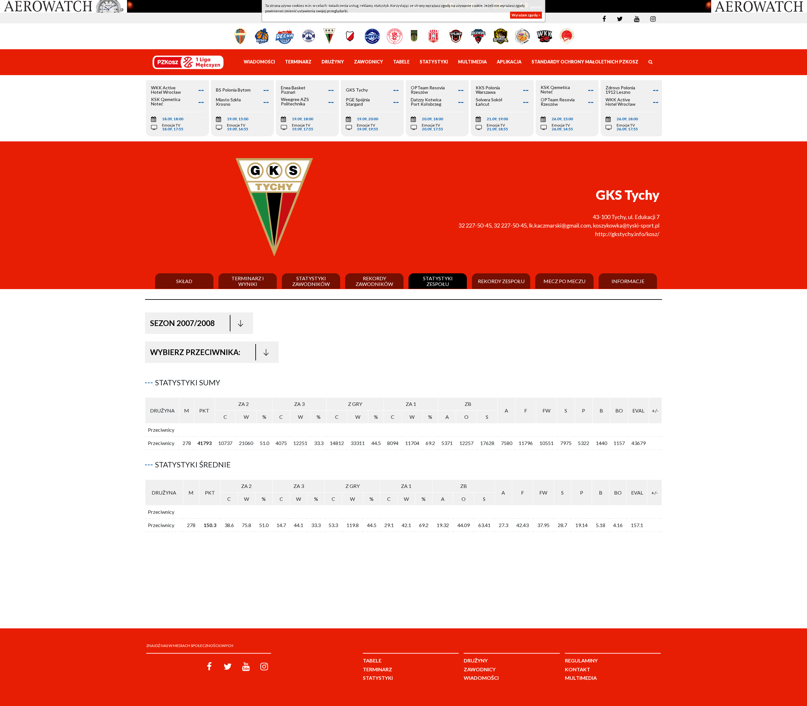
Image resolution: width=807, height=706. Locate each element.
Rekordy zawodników (374, 281)
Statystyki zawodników (311, 281)
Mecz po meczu (564, 281)
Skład (184, 281)
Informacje (628, 281)
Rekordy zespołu (501, 281)
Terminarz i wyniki (247, 281)
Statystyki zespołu (438, 281)
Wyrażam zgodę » (526, 15)
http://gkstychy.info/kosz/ (627, 233)
